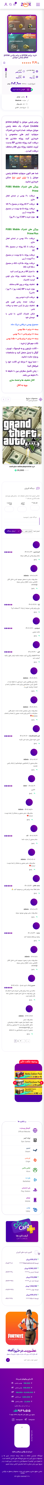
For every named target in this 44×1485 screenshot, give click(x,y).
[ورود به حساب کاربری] (6, 4)
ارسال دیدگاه (11, 531)
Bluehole (18, 100)
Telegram (31, 1419)
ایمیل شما (23, 503)
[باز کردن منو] (38, 4)
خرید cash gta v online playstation (22, 466)
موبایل (18, 97)
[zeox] (26, 4)
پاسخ (35, 559)
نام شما (34, 503)
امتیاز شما (36, 531)
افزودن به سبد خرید (19, 89)
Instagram (19, 1419)
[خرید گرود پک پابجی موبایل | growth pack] (28, 1082)
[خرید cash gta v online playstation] (22, 435)
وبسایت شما (9, 503)
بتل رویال (19, 104)
